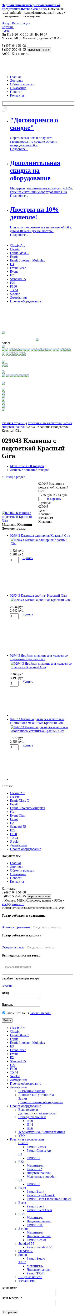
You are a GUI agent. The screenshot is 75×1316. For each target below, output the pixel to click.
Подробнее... (19, 149)
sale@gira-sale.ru (13, 904)
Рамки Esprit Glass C (41, 1195)
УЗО (21, 1135)
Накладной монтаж (32, 1117)
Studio (22, 1254)
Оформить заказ (13, 947)
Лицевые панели (14, 427)
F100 (13, 286)
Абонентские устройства (36, 1094)
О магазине (18, 88)
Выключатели (28, 1109)
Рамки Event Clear (39, 1210)
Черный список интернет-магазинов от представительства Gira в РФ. (31, 7)
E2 (12, 275)
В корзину (54, 498)
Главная (15, 77)
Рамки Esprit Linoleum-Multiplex (49, 1199)
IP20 (30, 1121)
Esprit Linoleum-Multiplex (27, 260)
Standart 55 (25, 1251)
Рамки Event (35, 1206)
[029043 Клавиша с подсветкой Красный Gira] (20, 520)
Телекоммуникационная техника (41, 1132)
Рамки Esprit (35, 1191)
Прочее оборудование (25, 301)
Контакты (17, 95)
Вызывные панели (31, 1091)
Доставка (16, 80)
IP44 (30, 1124)
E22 (12, 282)
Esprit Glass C (19, 253)
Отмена (7, 986)
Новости (16, 91)
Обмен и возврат (22, 84)
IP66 (30, 1128)
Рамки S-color (36, 1240)
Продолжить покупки (47, 927)
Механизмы (27, 466)
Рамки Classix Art (39, 1150)
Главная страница (14, 423)
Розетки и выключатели (45, 423)
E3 (12, 264)
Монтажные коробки (41, 1176)
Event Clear (18, 268)
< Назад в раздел (13, 477)
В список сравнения (16, 927)
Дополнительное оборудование (40, 1102)
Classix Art (17, 245)
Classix (15, 249)
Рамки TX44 (35, 1273)
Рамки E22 (34, 1169)
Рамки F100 (35, 1225)
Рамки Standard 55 (39, 1247)
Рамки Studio (36, 1258)
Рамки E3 (33, 1184)
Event (14, 271)
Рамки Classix (36, 1147)
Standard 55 (18, 279)
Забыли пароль (40, 1013)
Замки (22, 1098)
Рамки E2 (33, 1158)
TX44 (14, 290)
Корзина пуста (8, 28)
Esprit (14, 256)
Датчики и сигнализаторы (37, 1113)
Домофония (18, 297)
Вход (5, 23)
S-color (15, 294)
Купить (27, 558)
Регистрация (21, 23)
